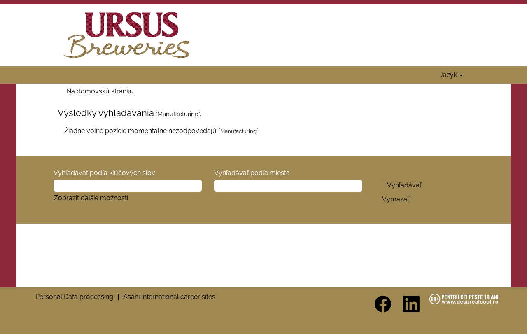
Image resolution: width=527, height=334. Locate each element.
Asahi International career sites (169, 297)
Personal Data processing (74, 297)
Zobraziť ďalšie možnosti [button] (91, 198)
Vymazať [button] (395, 199)
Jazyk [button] (449, 75)
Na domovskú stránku (100, 91)
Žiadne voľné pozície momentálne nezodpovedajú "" (161, 131)
